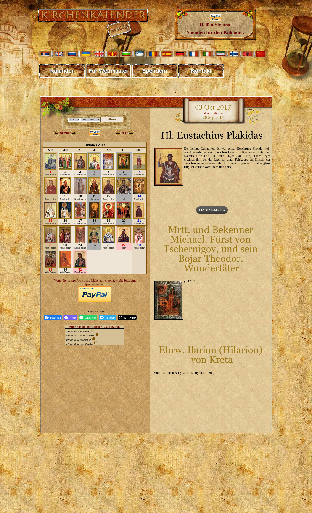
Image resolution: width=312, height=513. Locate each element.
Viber (73, 317)
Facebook (55, 317)
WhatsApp (90, 317)
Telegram (110, 317)
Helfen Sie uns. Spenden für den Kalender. (215, 28)
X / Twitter (130, 317)
